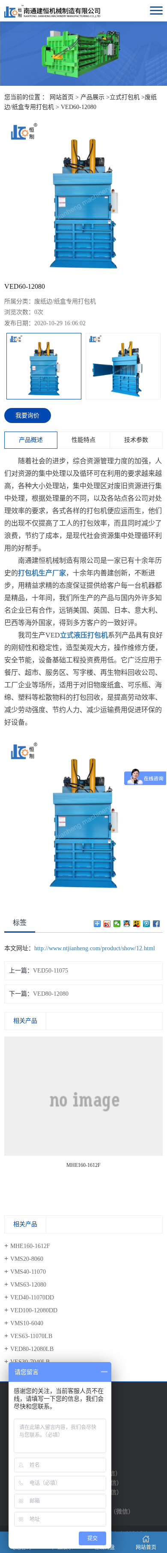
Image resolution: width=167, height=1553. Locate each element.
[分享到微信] (117, 923)
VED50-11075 (50, 970)
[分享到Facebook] (156, 923)
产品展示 (92, 97)
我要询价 (27, 415)
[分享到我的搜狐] (136, 923)
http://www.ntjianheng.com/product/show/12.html (94, 948)
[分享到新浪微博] (107, 923)
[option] (83, 197)
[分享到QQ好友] (127, 923)
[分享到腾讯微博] (146, 923)
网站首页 (62, 97)
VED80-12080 (51, 994)
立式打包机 (125, 97)
